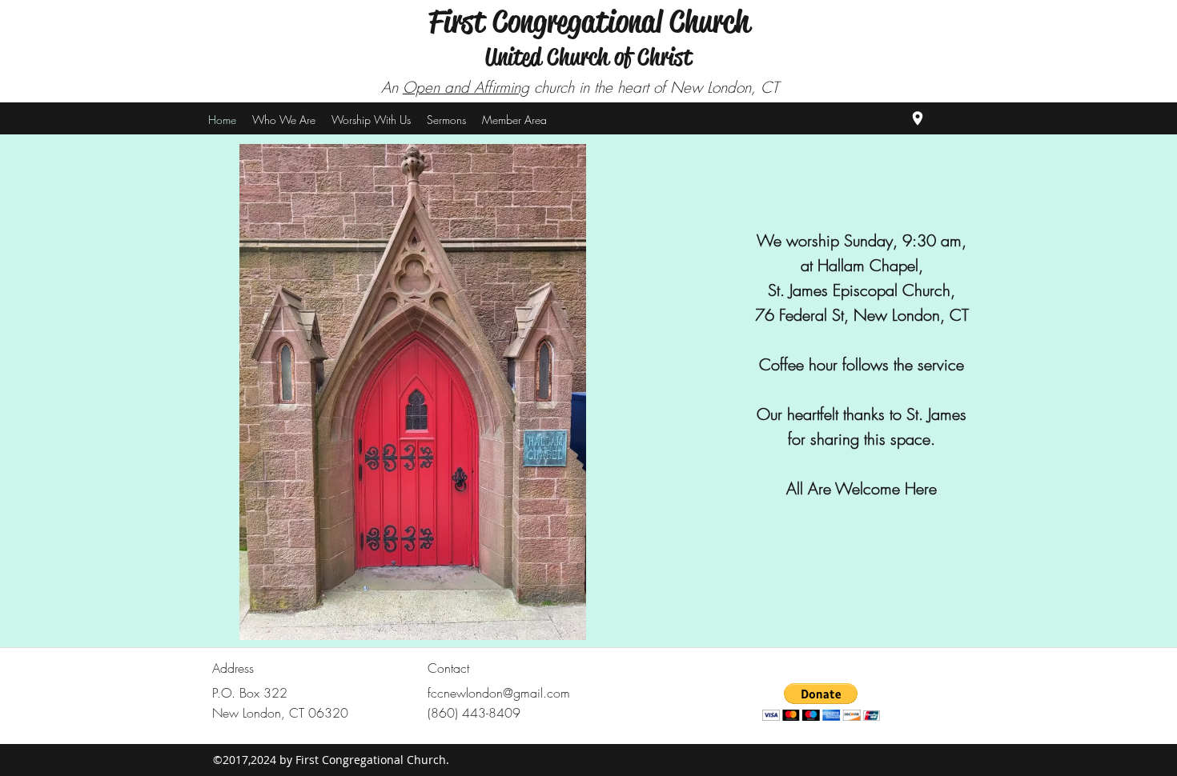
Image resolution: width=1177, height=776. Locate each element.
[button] (446, 120)
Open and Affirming (466, 87)
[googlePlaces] (918, 118)
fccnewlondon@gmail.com (499, 693)
